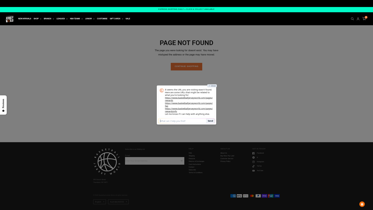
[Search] (352, 18)
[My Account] (358, 18)
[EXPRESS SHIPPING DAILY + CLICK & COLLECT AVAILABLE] (186, 9)
